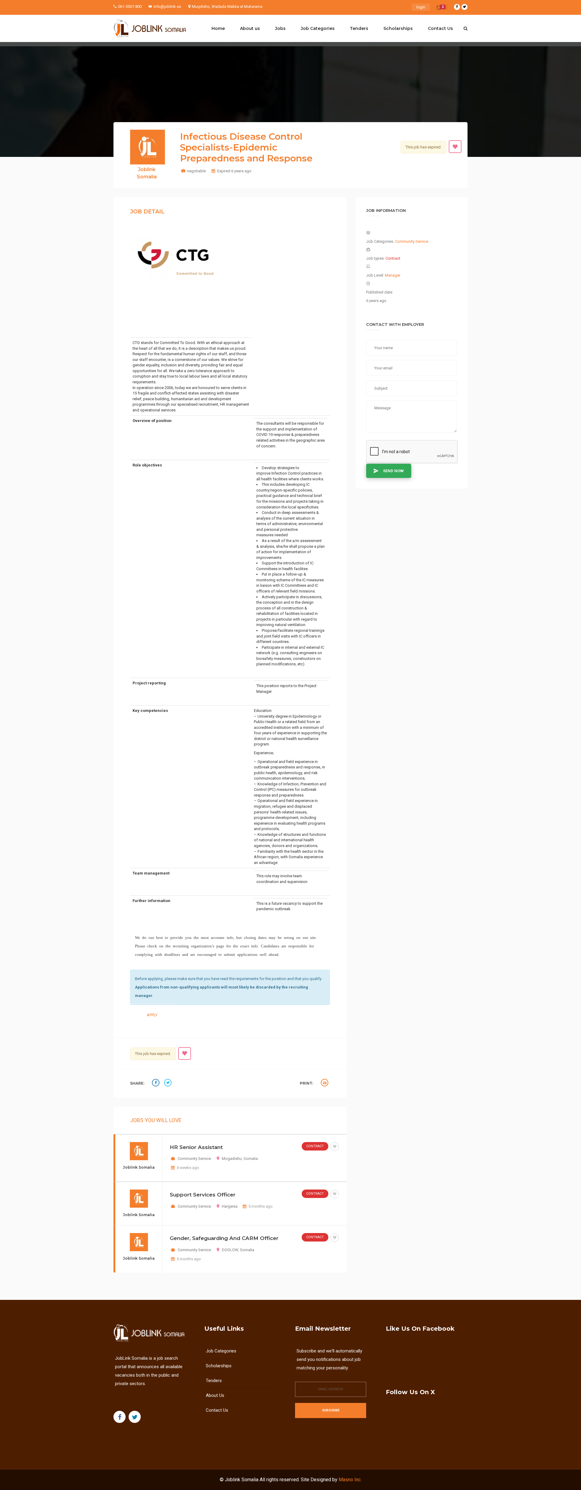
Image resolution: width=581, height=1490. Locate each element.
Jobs (280, 28)
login (420, 7)
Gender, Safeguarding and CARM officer (224, 1238)
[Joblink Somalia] (149, 28)
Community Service (194, 1158)
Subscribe (331, 1410)
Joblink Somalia (241, 1479)
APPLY (152, 1015)
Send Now (393, 471)
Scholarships (398, 28)
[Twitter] (464, 7)
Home (218, 28)
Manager (392, 275)
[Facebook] (457, 7)
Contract (315, 1146)
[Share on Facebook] (156, 1084)
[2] (438, 8)
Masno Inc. (350, 1479)
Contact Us (440, 28)
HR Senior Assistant (196, 1147)
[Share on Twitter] (168, 1084)
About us (250, 28)
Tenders (359, 28)
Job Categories (318, 28)
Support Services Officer (202, 1195)
